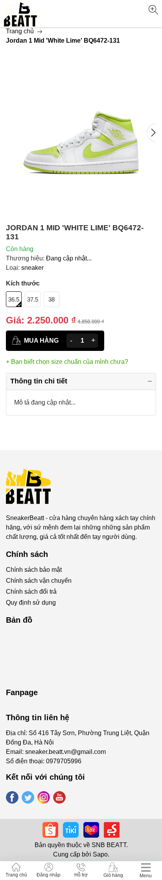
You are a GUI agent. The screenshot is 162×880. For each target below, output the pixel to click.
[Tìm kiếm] (153, 10)
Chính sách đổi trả (31, 591)
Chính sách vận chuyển (39, 580)
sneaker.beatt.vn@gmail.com (65, 751)
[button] (151, 132)
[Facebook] (12, 797)
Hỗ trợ (81, 875)
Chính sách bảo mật (34, 569)
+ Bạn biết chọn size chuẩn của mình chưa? (67, 361)
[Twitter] (28, 797)
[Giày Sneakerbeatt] (20, 13)
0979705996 (63, 761)
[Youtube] (59, 797)
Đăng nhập (49, 875)
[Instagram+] (43, 797)
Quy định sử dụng (31, 602)
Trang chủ (20, 31)
